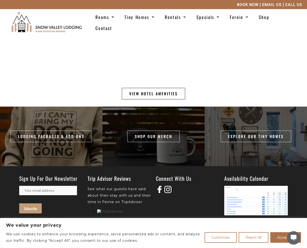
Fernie (236, 17)
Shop (264, 17)
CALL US (293, 4)
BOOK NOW (248, 4)
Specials (205, 17)
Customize (221, 237)
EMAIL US (272, 4)
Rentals (173, 17)
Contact (103, 28)
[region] (153, 233)
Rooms (102, 17)
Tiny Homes (136, 17)
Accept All (285, 237)
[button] (104, 17)
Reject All (253, 237)
